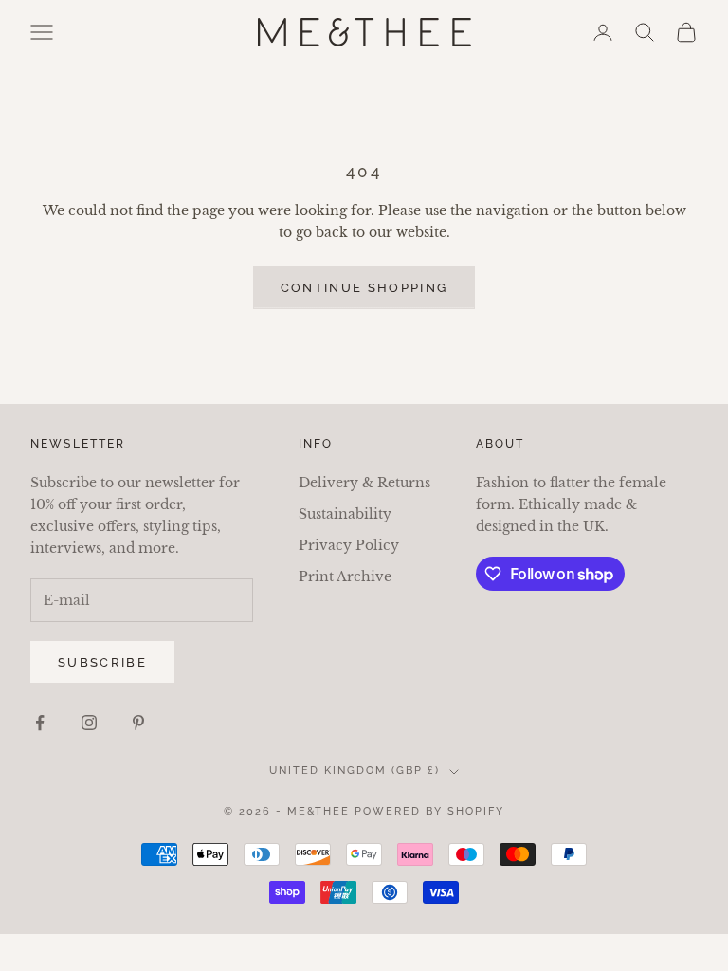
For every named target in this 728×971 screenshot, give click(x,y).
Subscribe (102, 662)
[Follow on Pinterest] (138, 722)
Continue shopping (364, 288)
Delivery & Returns (364, 482)
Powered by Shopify (429, 811)
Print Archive (345, 576)
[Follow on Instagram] (89, 722)
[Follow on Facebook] (39, 722)
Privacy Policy (349, 545)
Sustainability (345, 513)
